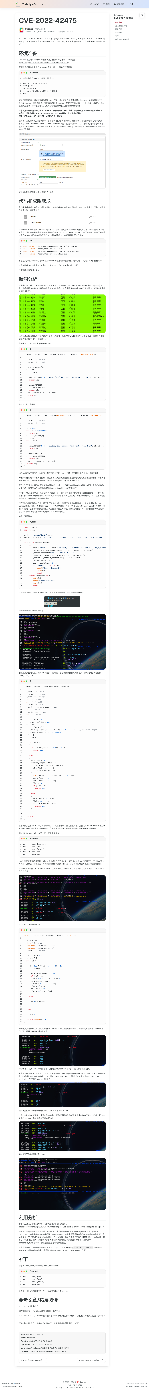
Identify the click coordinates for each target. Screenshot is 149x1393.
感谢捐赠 (120, 4)
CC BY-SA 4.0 (60, 1351)
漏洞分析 (62, 32)
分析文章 (99, 1316)
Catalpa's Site (33, 4)
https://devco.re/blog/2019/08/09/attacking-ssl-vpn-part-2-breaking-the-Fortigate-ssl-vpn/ (60, 1227)
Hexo (17, 1383)
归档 (107, 4)
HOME (95, 4)
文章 (57, 106)
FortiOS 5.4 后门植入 (28, 1306)
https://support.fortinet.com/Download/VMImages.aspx (43, 62)
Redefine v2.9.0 (15, 1386)
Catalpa (82, 1382)
